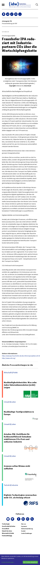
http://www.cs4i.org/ (9, 358)
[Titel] (3, 14)
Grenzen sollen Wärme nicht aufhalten (17, 467)
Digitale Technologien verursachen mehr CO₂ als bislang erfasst (20, 496)
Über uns (23, 524)
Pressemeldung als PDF (9, 23)
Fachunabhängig (7, 536)
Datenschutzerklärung (27, 528)
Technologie (6, 524)
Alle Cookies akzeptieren (30, 562)
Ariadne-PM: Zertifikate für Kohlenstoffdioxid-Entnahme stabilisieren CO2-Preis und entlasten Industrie (17, 438)
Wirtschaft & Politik (8, 533)
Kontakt (23, 531)
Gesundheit (5, 529)
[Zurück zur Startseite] (20, 4)
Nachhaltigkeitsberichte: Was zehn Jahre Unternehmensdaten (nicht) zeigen (20, 385)
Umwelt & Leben (7, 531)
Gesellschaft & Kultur (8, 526)
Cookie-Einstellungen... (8, 562)
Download (27, 86)
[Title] (11, 14)
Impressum (24, 526)
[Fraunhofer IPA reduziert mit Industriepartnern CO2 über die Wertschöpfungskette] (7, 14)
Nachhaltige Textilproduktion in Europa (19, 413)
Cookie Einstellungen (26, 533)
